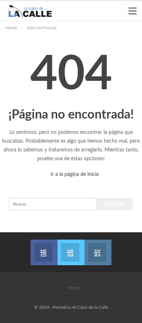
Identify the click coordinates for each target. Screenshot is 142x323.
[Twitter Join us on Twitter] (71, 248)
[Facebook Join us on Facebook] (44, 248)
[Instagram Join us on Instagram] (98, 248)
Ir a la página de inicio (74, 174)
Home (74, 288)
